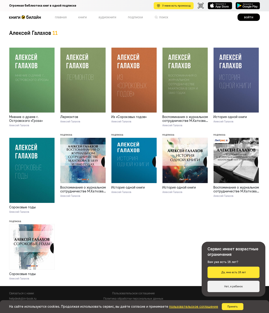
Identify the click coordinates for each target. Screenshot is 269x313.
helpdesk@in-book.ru (22, 298)
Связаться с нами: (21, 293)
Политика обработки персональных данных (133, 298)
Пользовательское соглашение (133, 293)
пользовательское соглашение (193, 306)
